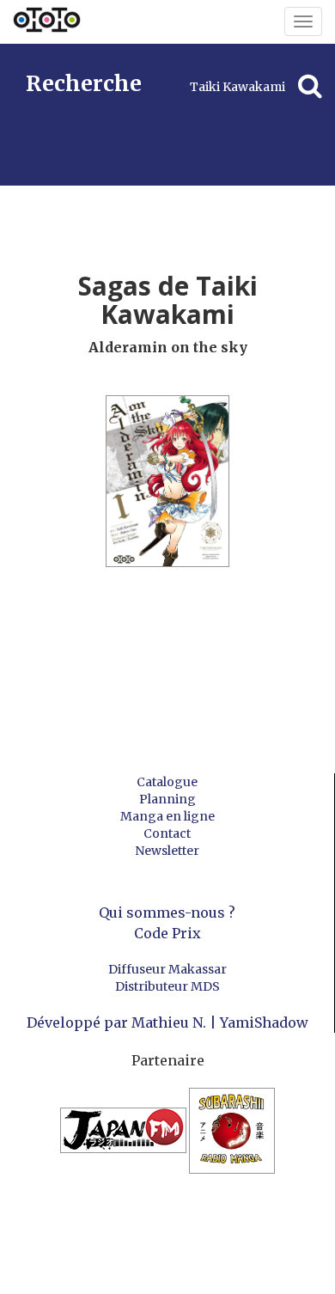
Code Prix (167, 933)
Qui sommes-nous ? (167, 912)
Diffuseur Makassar (167, 969)
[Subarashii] (232, 1138)
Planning (167, 799)
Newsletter (167, 850)
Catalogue (167, 782)
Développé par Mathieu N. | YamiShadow (167, 1022)
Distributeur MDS (167, 986)
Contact (167, 833)
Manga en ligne (167, 816)
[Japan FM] (124, 1138)
